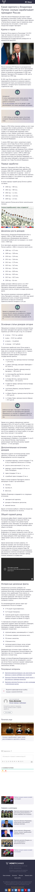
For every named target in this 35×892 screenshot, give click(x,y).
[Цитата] (14, 761)
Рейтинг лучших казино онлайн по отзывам (23, 798)
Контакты (14, 875)
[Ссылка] (18, 761)
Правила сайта (28, 875)
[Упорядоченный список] (11, 761)
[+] (22, 761)
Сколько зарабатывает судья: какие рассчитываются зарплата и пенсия (13, 738)
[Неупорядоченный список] (13, 761)
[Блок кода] (16, 761)
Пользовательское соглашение (17, 887)
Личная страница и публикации (17, 703)
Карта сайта (17, 878)
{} (20, 761)
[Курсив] (5, 761)
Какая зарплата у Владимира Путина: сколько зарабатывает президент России (22, 832)
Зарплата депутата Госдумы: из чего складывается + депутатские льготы (23, 841)
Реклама (21, 875)
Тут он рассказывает (8, 103)
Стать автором (8, 712)
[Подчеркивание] (7, 761)
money (16, 863)
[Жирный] (3, 761)
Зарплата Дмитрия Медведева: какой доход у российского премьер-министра (20, 678)
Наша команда (6, 875)
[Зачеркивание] (9, 761)
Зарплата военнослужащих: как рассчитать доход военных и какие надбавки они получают (23, 812)
